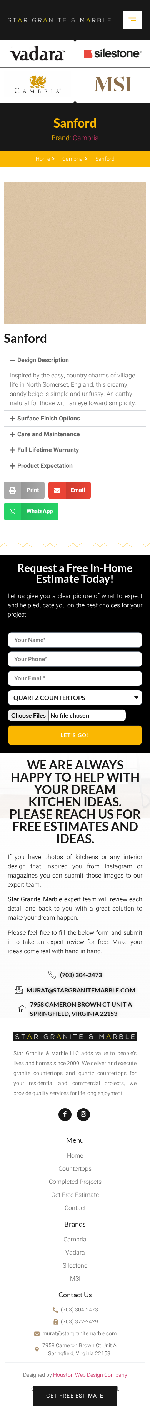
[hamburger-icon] (132, 20)
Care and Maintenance (48, 434)
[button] (75, 360)
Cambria (86, 138)
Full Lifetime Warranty (48, 450)
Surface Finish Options (48, 418)
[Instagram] (83, 1114)
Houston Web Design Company (90, 1375)
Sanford (75, 122)
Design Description (43, 360)
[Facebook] (65, 1114)
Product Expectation (45, 465)
